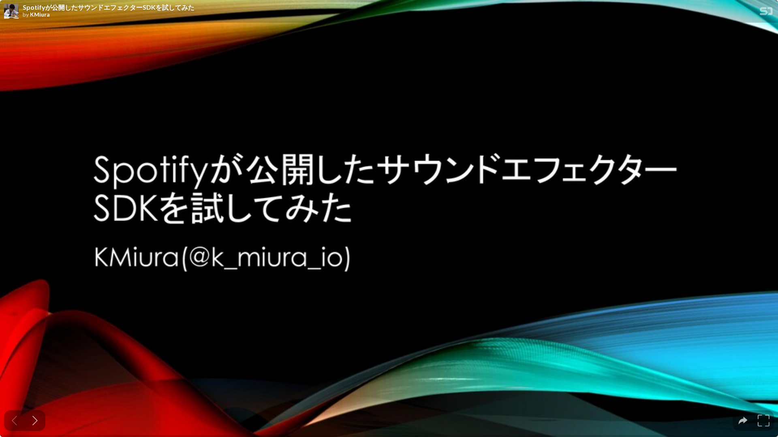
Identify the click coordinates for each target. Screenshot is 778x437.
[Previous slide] (14, 421)
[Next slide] (35, 421)
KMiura (40, 14)
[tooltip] (743, 421)
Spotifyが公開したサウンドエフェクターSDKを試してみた (108, 7)
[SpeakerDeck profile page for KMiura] (11, 11)
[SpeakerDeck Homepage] (766, 13)
